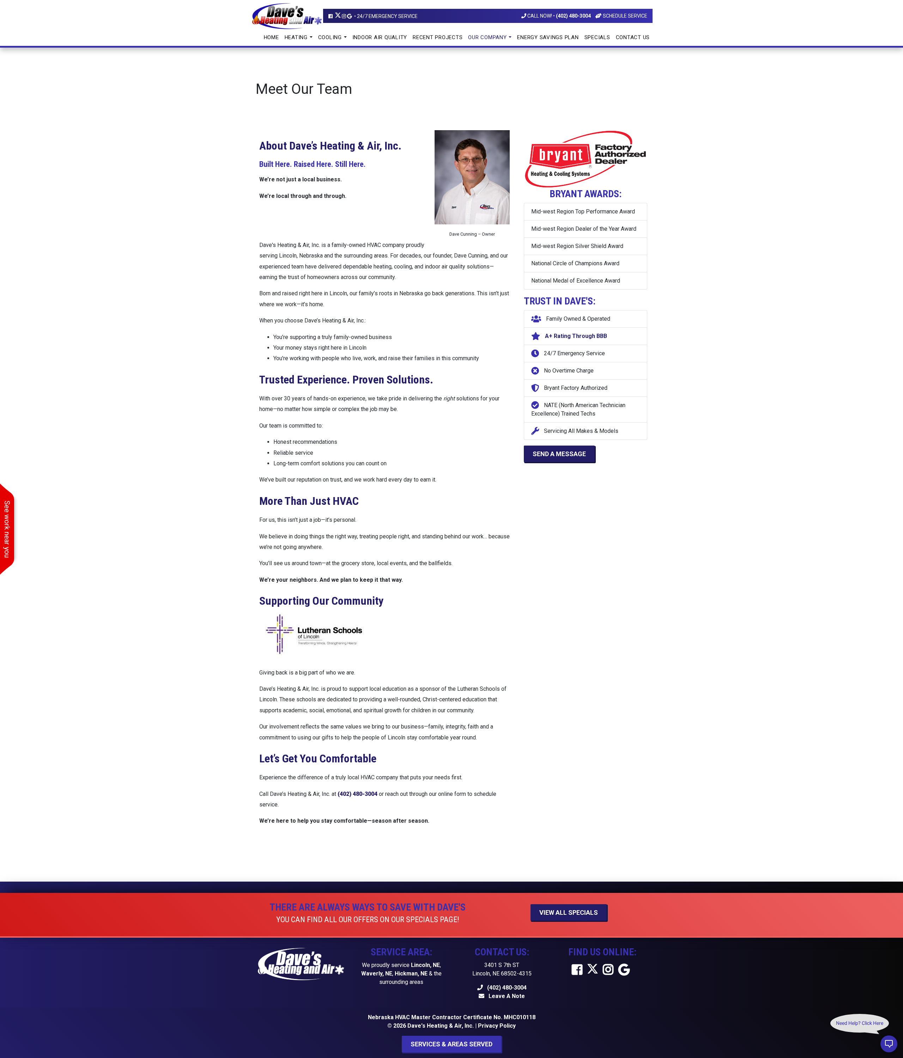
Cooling (331, 37)
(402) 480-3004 (506, 987)
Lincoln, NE (425, 965)
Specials (597, 37)
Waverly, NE (376, 973)
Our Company (488, 37)
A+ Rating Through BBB (575, 336)
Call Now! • (558, 16)
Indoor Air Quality (379, 37)
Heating (297, 37)
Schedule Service (624, 16)
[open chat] (888, 1043)
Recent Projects (437, 37)
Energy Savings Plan (547, 37)
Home (271, 37)
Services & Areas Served (451, 1044)
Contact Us (633, 37)
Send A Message (559, 454)
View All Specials (568, 912)
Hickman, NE (411, 973)
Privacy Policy (497, 1025)
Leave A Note (506, 996)
